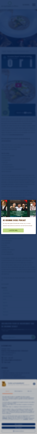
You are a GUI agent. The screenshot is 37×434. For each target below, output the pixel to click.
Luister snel (13, 230)
